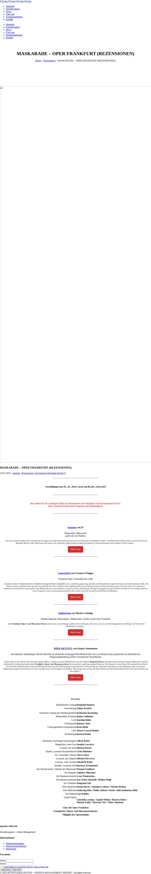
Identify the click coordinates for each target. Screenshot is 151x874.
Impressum (11, 849)
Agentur (16, 473)
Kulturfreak (65, 613)
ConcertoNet (64, 573)
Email (2, 863)
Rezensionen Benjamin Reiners (49, 473)
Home (38, 60)
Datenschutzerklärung (16, 846)
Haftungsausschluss (15, 843)
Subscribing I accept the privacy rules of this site (26, 867)
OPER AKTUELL (63, 648)
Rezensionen (50, 60)
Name (3, 860)
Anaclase (72, 527)
